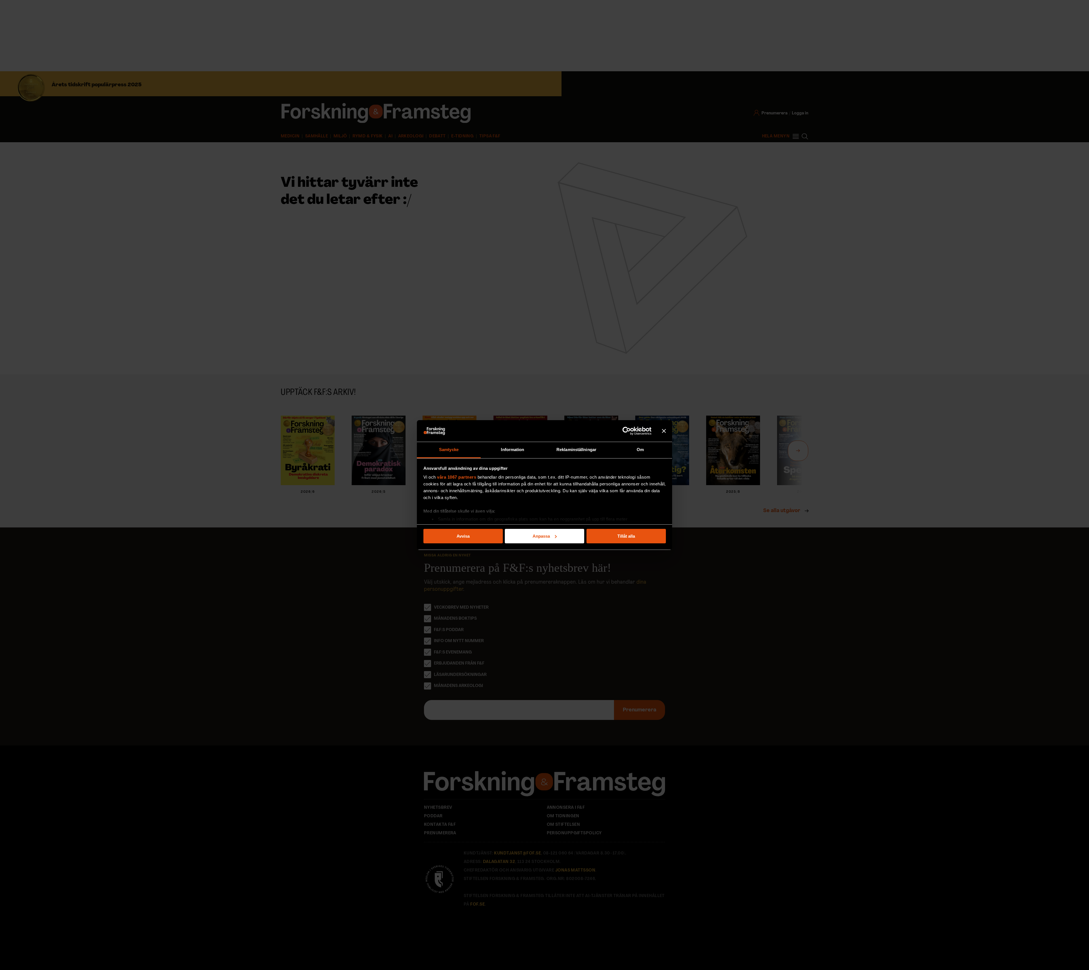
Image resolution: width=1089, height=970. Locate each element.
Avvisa (463, 536)
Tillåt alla (626, 536)
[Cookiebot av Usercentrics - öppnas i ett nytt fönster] (626, 431)
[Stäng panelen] (664, 431)
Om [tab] (640, 449)
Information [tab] (512, 449)
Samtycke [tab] (449, 449)
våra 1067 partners (456, 477)
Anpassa (541, 536)
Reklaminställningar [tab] (576, 449)
